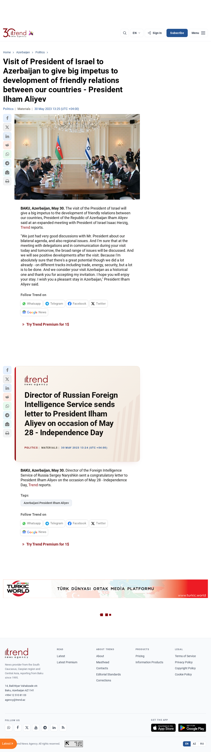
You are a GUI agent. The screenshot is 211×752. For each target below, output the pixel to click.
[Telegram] (45, 727)
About (100, 656)
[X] (26, 727)
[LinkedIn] (54, 727)
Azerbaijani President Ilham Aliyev (46, 503)
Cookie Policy (183, 674)
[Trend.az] (18, 32)
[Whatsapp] (8, 727)
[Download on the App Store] (163, 728)
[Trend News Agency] (16, 653)
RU (202, 743)
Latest (61, 656)
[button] (7, 118)
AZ (194, 743)
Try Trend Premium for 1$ (47, 324)
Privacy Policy (184, 662)
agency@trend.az (15, 699)
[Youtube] (36, 727)
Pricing (140, 656)
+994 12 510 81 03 (15, 695)
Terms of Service (185, 656)
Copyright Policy (185, 668)
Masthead (102, 662)
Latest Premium (67, 662)
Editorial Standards (108, 674)
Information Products (149, 662)
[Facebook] (17, 727)
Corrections (103, 680)
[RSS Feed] (63, 727)
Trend (25, 227)
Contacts (102, 668)
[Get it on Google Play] (192, 728)
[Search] (125, 33)
